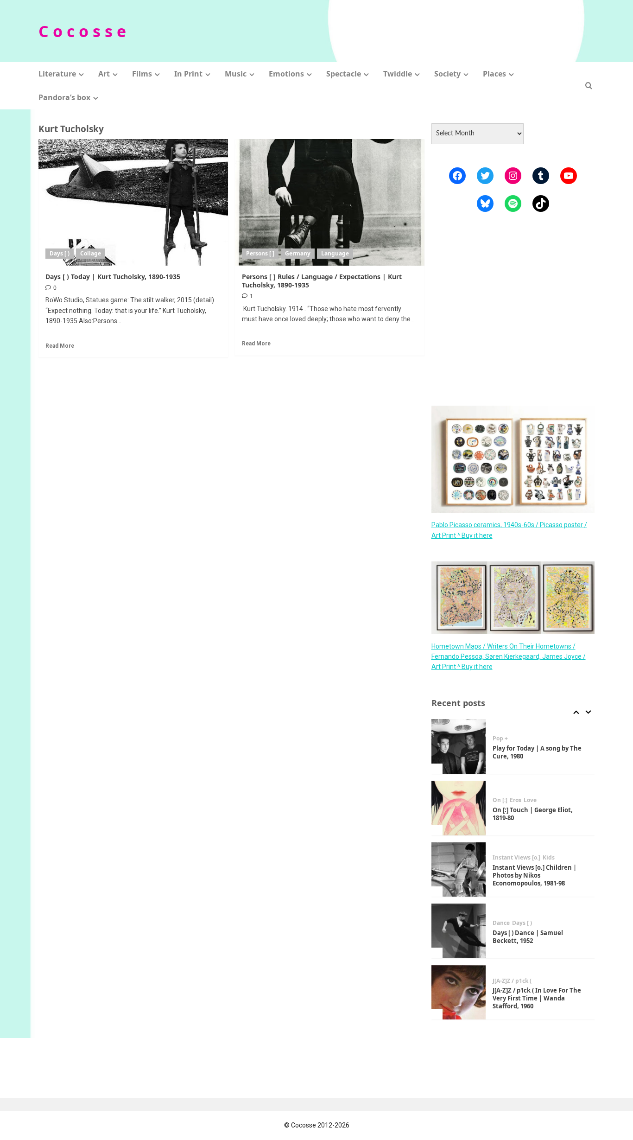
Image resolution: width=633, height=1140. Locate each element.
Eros (515, 800)
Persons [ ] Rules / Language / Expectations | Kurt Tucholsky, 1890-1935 (322, 280)
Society (447, 74)
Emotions (286, 74)
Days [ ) (60, 253)
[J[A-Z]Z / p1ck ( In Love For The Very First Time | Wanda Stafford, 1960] (458, 992)
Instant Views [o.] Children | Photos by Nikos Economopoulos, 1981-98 (534, 875)
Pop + (500, 738)
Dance (501, 923)
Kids (549, 857)
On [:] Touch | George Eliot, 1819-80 (533, 814)
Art (104, 74)
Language (335, 253)
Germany (297, 253)
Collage (90, 253)
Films (142, 74)
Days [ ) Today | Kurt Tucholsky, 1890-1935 (112, 276)
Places (494, 74)
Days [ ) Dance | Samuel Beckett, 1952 (528, 937)
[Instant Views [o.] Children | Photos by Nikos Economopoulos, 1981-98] (458, 869)
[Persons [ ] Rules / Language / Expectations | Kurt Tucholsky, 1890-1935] (329, 202)
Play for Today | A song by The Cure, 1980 (537, 752)
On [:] (500, 800)
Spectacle (343, 74)
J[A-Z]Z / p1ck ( (512, 981)
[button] (589, 85)
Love (530, 800)
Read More (59, 346)
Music (236, 74)
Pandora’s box (64, 97)
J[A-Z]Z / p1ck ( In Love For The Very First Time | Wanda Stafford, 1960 (537, 998)
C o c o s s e (82, 31)
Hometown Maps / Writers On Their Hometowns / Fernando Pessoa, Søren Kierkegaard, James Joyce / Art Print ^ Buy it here (508, 656)
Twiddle (397, 74)
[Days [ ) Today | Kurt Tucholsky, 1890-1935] (133, 202)
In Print (188, 74)
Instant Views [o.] (516, 857)
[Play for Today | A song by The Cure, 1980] (458, 746)
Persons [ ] (260, 253)
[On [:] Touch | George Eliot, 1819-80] (458, 808)
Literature (57, 74)
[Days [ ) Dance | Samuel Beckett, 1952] (458, 931)
